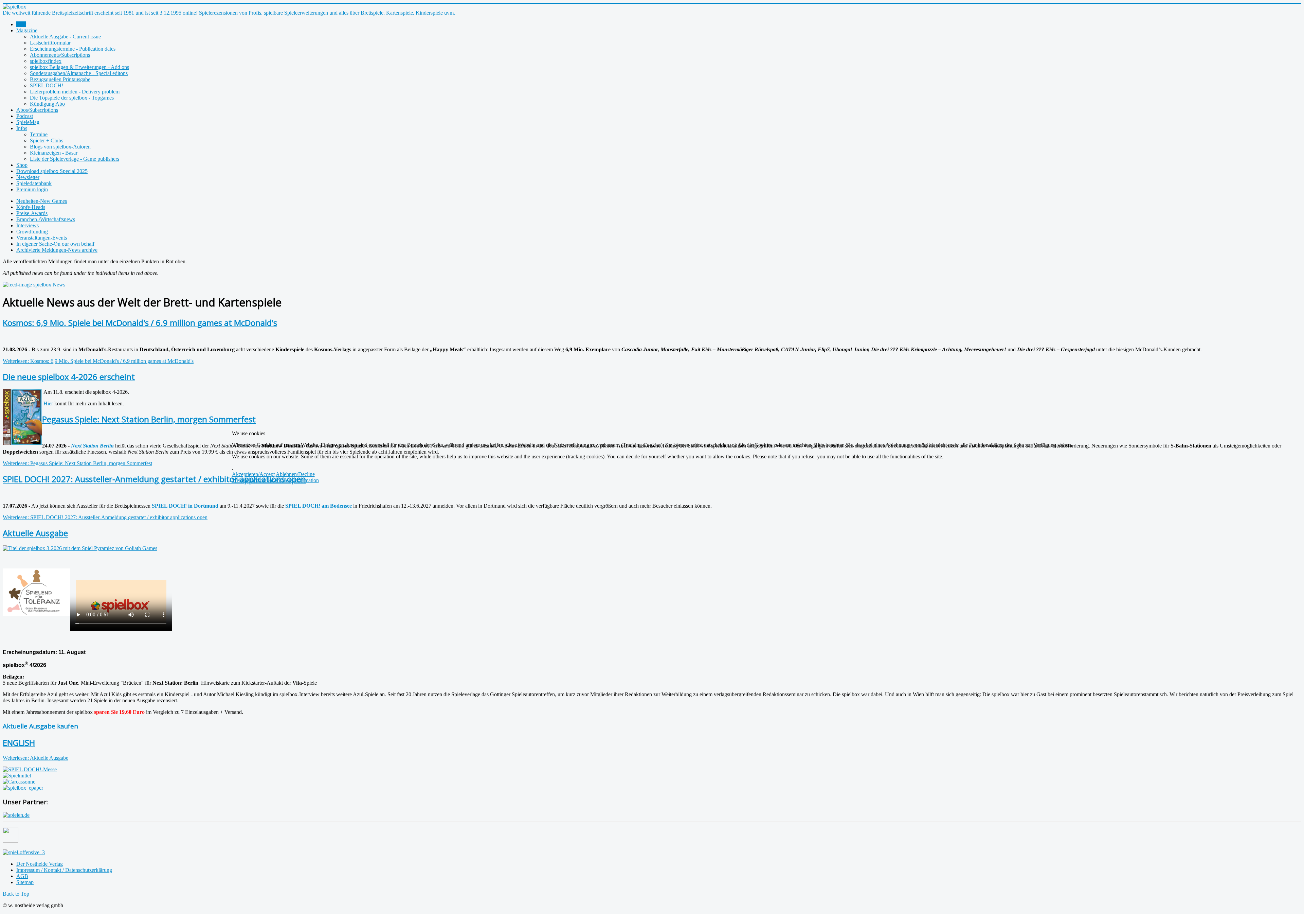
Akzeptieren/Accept (253, 474)
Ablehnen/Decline (295, 474)
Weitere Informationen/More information (275, 480)
